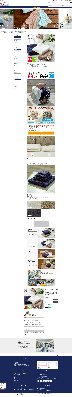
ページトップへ (57, 355)
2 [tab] (34, 30)
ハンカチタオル (16, 47)
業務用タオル (15, 72)
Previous (1, 20)
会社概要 (66, 0)
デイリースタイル (16, 54)
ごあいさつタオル (16, 70)
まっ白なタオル (16, 61)
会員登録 (61, 0)
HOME (53, 0)
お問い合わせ (70, 0)
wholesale (15, 81)
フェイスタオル (6, 31)
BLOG (67, 0)
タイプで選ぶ (62, 5)
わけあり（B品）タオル (17, 77)
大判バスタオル (16, 38)
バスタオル (15, 40)
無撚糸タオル (15, 58)
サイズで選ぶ (50, 5)
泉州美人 (15, 56)
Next (71, 20)
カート (63, 0)
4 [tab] (35, 30)
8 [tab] (37, 30)
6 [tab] (36, 30)
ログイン (59, 0)
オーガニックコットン (16, 63)
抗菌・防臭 (3, 31)
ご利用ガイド (56, 0)
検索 (71, 2)
